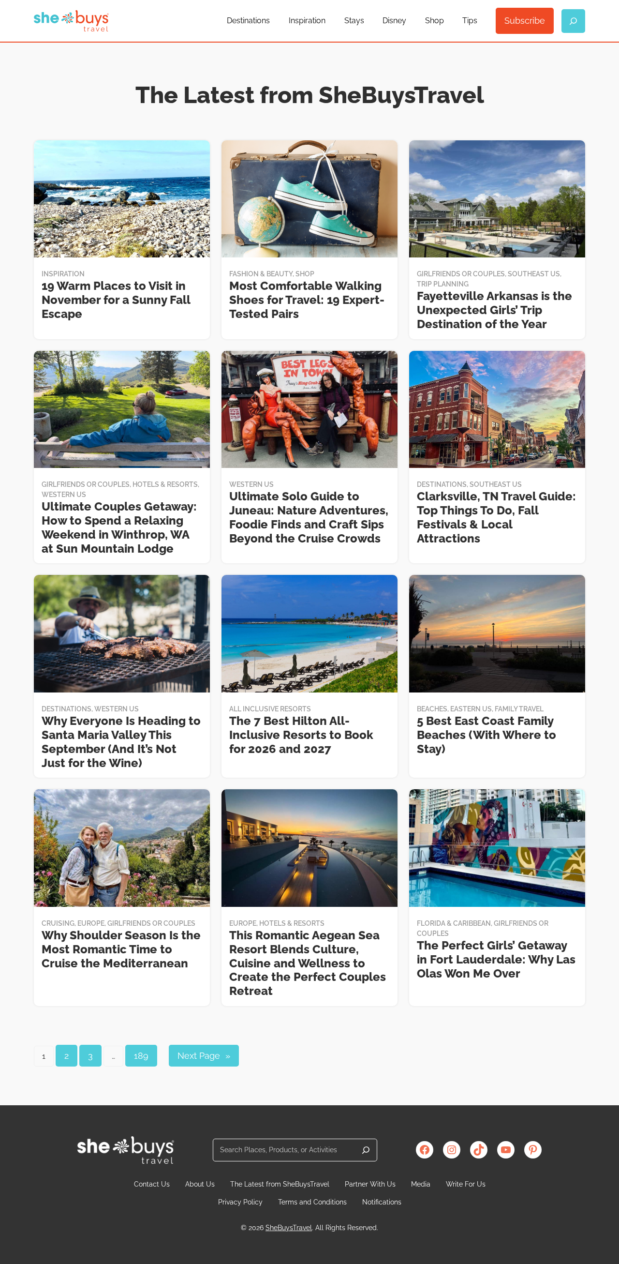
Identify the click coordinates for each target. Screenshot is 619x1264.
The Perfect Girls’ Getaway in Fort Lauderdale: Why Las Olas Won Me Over (496, 959)
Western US (64, 494)
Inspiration (63, 274)
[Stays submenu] (368, 20)
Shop (304, 274)
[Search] (366, 1150)
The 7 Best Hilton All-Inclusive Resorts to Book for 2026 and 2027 (301, 735)
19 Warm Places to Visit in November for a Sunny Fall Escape (116, 300)
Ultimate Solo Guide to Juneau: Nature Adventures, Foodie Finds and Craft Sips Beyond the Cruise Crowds (308, 517)
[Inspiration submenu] (329, 20)
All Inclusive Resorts (270, 709)
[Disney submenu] (410, 20)
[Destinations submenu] (274, 20)
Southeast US (534, 274)
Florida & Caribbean (454, 923)
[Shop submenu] (448, 20)
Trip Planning (443, 284)
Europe (90, 923)
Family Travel (519, 709)
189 (141, 1056)
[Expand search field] (573, 21)
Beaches (432, 709)
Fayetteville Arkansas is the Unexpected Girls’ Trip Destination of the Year (494, 310)
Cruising (58, 923)
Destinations (442, 484)
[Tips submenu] (481, 20)
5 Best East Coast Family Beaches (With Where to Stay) (486, 735)
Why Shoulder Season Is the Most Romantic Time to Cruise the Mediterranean (121, 949)
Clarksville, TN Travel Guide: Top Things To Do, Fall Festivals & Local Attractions (496, 517)
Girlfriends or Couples (461, 274)
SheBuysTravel (288, 1228)
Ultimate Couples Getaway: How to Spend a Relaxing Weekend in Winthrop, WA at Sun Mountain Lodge (119, 527)
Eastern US (471, 709)
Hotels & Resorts (165, 484)
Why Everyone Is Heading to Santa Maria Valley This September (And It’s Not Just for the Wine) (121, 741)
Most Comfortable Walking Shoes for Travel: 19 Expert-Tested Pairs (306, 300)
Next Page (203, 1056)
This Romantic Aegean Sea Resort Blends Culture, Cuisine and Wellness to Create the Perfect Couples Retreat (307, 963)
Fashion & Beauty (261, 274)
